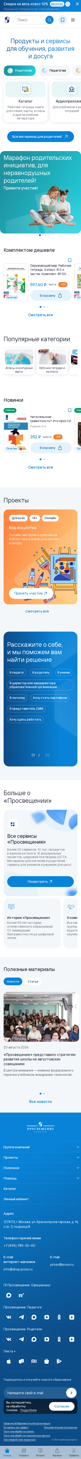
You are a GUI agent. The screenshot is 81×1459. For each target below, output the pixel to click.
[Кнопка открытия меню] (72, 19)
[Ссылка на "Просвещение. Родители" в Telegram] (21, 1339)
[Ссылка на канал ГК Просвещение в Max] (9, 1295)
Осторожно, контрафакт (16, 1427)
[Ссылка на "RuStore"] (21, 1361)
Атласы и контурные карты (19, 369)
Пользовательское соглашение (60, 1427)
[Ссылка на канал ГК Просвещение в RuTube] (21, 1295)
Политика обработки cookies (19, 1432)
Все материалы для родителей (37, 136)
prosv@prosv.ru (62, 1264)
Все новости (40, 1102)
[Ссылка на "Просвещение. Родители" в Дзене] (72, 1339)
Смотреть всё (37, 611)
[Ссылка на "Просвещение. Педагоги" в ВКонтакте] (9, 1317)
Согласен (61, 1406)
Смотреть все (40, 315)
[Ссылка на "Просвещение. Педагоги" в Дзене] (72, 1317)
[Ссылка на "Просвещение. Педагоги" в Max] (34, 1317)
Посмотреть (38, 881)
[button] (37, 235)
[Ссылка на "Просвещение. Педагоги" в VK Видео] (47, 1317)
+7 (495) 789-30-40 (19, 1245)
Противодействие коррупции (20, 1440)
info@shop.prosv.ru (18, 1269)
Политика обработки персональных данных (27, 1436)
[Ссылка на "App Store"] (9, 1361)
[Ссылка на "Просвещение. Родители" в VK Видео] (47, 1339)
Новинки (13, 400)
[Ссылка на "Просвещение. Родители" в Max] (34, 1339)
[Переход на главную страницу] (40, 1127)
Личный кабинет (16, 1199)
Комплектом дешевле (29, 250)
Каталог (10, 1188)
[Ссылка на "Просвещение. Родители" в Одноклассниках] (59, 1339)
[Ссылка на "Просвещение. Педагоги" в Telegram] (21, 1317)
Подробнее (28, 1410)
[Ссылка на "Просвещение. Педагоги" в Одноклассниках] (59, 1317)
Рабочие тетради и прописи (52, 369)
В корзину (47, 295)
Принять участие (28, 593)
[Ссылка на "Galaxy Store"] (47, 1361)
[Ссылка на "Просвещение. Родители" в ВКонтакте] (9, 1339)
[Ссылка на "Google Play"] (59, 1361)
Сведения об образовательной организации (27, 1423)
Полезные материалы (29, 969)
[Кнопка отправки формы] (71, 1393)
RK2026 (57, 4)
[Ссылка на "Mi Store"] (34, 1361)
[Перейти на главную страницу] (7, 19)
